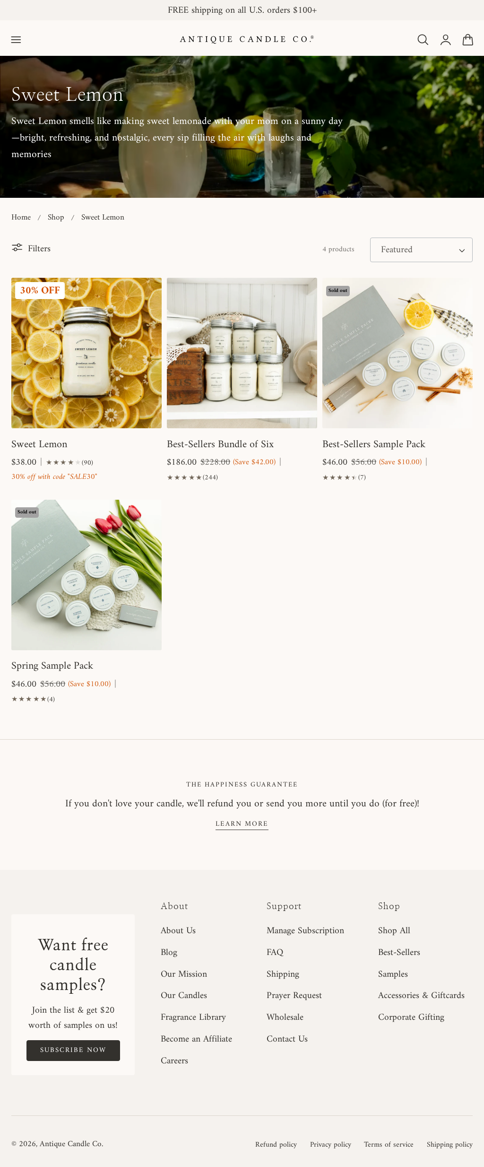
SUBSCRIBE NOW (73, 1050)
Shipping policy (450, 1144)
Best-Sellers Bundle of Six (220, 444)
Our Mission (184, 974)
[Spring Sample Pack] (86, 575)
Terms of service (389, 1144)
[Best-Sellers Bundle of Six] (242, 353)
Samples (393, 974)
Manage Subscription (305, 930)
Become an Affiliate (196, 1039)
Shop (56, 217)
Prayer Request (294, 996)
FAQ (275, 952)
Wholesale (285, 1018)
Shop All (394, 930)
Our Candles (184, 996)
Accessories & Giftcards (421, 996)
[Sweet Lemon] (86, 353)
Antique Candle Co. (71, 1144)
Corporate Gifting (411, 1018)
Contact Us (287, 1039)
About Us (178, 930)
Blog (169, 952)
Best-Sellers (399, 952)
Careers (174, 1061)
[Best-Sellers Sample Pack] (397, 353)
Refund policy (276, 1144)
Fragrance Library (193, 1018)
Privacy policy (330, 1144)
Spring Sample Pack (52, 666)
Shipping (283, 974)
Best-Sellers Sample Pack (373, 444)
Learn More (242, 824)
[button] (16, 40)
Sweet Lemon (102, 217)
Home (21, 217)
